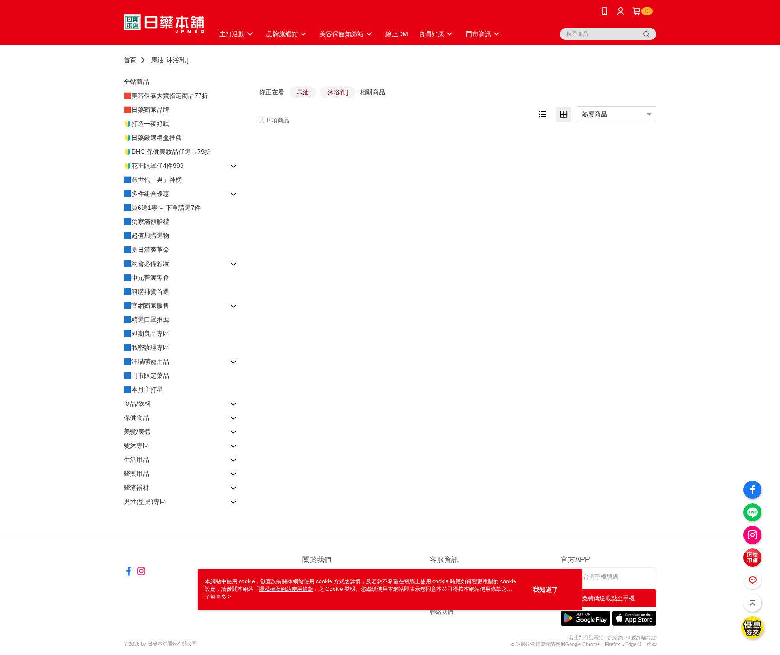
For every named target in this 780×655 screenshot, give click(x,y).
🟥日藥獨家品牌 (146, 109)
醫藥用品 (136, 473)
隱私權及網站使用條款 (286, 589)
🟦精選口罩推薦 (146, 319)
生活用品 (136, 459)
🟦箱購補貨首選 (146, 291)
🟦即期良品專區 (146, 333)
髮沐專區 (136, 445)
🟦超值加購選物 (146, 235)
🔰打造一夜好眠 (146, 123)
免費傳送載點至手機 (608, 598)
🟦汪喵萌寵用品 (146, 361)
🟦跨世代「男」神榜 (153, 179)
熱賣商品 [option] (594, 114)
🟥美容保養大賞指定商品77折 (166, 95)
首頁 (130, 60)
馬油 (157, 60)
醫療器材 (136, 487)
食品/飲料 (137, 403)
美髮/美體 (137, 431)
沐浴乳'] (178, 60)
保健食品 (136, 417)
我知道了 (545, 589)
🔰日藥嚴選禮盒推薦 (153, 137)
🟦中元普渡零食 (146, 277)
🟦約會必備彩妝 (146, 263)
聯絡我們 (441, 612)
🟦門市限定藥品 (146, 375)
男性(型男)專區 (145, 501)
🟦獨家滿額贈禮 (146, 221)
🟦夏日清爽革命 (146, 249)
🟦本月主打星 (143, 389)
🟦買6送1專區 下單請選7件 (162, 207)
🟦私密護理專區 (146, 347)
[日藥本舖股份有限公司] (164, 23)
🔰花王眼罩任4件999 (154, 165)
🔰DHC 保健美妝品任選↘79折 (167, 151)
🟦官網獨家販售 (146, 305)
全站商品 (136, 81)
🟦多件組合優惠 (146, 193)
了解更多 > (218, 597)
